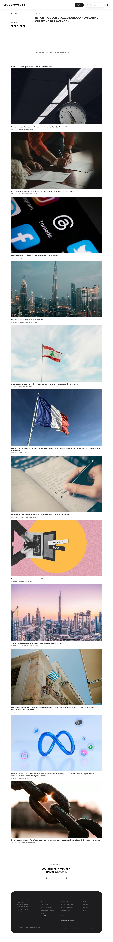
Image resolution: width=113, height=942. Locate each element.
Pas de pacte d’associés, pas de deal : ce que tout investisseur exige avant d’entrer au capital (42, 191)
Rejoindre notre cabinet (47, 910)
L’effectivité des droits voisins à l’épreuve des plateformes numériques (35, 255)
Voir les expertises (68, 920)
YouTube (84, 910)
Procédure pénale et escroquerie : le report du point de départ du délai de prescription (40, 127)
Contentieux (64, 901)
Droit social (64, 916)
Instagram (85, 904)
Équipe (42, 913)
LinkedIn (84, 901)
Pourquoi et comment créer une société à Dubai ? (27, 320)
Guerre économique (67, 907)
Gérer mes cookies (91, 928)
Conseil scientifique (46, 907)
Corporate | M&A (66, 910)
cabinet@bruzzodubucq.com (25, 911)
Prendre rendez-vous (56, 877)
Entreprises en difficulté (68, 904)
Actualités (43, 916)
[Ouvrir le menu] (107, 5)
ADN (41, 901)
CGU (84, 928)
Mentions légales (62, 928)
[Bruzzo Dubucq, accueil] (14, 5)
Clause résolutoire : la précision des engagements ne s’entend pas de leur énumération (40, 514)
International (44, 904)
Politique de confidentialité (74, 928)
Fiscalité (63, 913)
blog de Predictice (62, 52)
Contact (42, 919)
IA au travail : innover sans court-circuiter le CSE (27, 579)
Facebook (85, 907)
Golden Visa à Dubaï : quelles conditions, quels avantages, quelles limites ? (36, 643)
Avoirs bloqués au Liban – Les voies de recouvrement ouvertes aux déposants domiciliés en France (44, 384)
